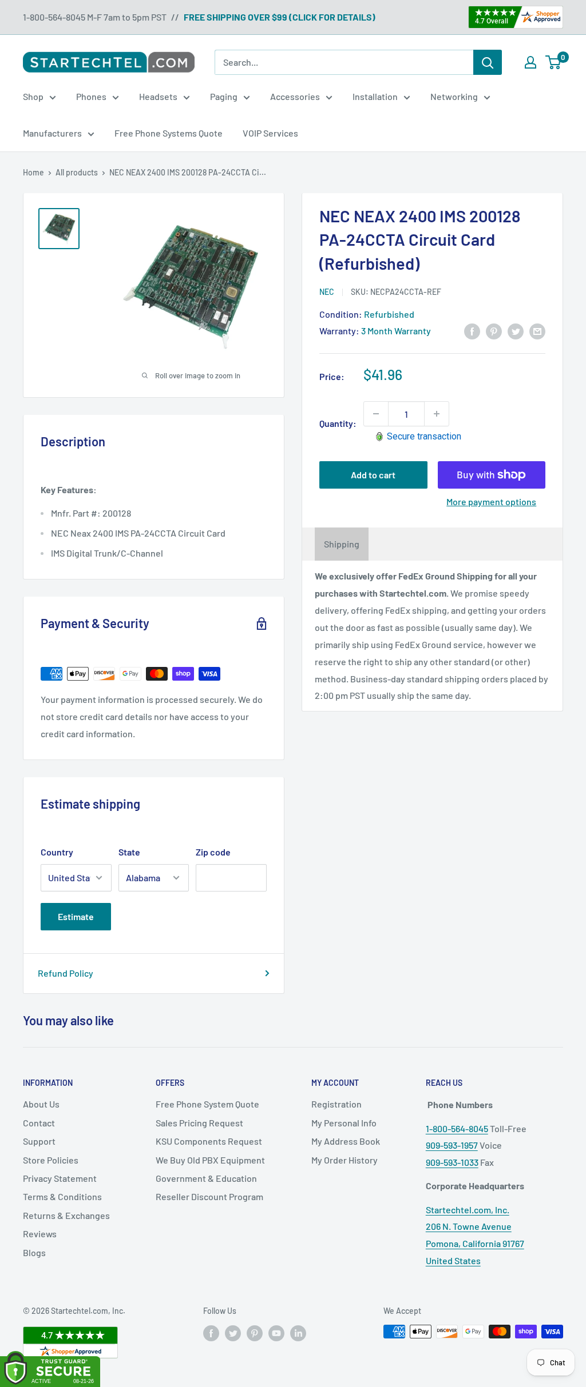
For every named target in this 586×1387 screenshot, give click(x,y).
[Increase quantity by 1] (437, 414)
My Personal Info (344, 1122)
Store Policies (50, 1159)
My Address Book (345, 1141)
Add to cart (373, 474)
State (129, 851)
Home (33, 172)
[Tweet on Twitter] (516, 330)
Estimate (76, 916)
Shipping (341, 543)
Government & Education (206, 1178)
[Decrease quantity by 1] (376, 414)
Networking (454, 96)
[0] (554, 62)
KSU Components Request (209, 1141)
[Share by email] (537, 330)
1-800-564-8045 (457, 1128)
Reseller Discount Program (209, 1196)
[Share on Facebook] (472, 330)
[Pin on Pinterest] (494, 330)
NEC (326, 292)
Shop (33, 96)
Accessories (295, 96)
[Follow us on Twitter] (233, 1333)
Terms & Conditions (62, 1196)
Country (57, 851)
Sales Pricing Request (199, 1122)
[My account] (530, 62)
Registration (336, 1103)
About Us (41, 1103)
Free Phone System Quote (207, 1103)
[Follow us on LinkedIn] (298, 1333)
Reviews (40, 1233)
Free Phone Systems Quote (168, 132)
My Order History (344, 1159)
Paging (223, 96)
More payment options (491, 501)
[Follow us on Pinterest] (255, 1333)
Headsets (158, 96)
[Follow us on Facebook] (211, 1333)
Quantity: (338, 423)
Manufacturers (52, 132)
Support (39, 1141)
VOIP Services (270, 132)
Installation (375, 96)
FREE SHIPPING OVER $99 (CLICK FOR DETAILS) (279, 16)
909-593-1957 (452, 1145)
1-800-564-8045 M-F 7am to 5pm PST (95, 16)
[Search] (487, 62)
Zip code (213, 851)
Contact (39, 1122)
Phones (91, 96)
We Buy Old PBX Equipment (210, 1159)
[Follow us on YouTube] (276, 1333)
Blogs (34, 1252)
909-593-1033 (452, 1162)
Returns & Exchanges (66, 1215)
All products (77, 172)
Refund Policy (65, 973)
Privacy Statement (60, 1178)
